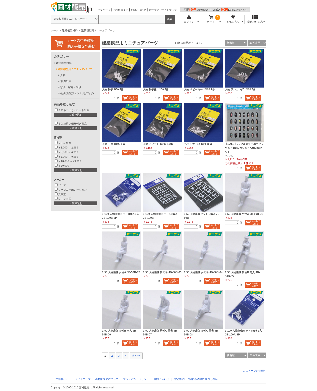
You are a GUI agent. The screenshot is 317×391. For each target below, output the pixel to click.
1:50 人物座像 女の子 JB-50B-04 (203, 272)
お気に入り (233, 21)
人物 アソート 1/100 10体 (158, 143)
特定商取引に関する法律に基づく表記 (196, 379)
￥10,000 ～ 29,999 (69, 161)
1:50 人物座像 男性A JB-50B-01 (244, 213)
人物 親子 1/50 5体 (113, 89)
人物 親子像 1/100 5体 (156, 89)
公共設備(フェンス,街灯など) (77, 93)
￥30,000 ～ (65, 165)
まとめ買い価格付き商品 (72, 123)
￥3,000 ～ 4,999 (68, 152)
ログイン (189, 21)
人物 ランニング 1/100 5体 (240, 89)
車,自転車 (65, 81)
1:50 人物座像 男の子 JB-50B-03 (162, 272)
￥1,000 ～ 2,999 (68, 147)
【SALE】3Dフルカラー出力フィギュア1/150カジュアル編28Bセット (244, 147)
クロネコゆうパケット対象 (73, 110)
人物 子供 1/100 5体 (113, 143)
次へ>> (136, 355)
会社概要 (154, 9)
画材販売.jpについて (107, 379)
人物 (63, 75)
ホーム (54, 30)
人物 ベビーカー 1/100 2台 (199, 89)
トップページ (102, 9)
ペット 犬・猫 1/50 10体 (198, 143)
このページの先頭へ (254, 370)
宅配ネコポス (215, 9)
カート (211, 21)
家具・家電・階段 (70, 87)
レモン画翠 (64, 198)
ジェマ (62, 185)
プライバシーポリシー (136, 379)
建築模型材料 (70, 30)
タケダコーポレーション (72, 189)
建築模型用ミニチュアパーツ (75, 69)
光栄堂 (62, 194)
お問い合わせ (138, 9)
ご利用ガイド (120, 9)
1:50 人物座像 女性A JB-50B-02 (121, 272)
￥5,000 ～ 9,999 (68, 156)
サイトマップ (169, 9)
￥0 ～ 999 (64, 143)
